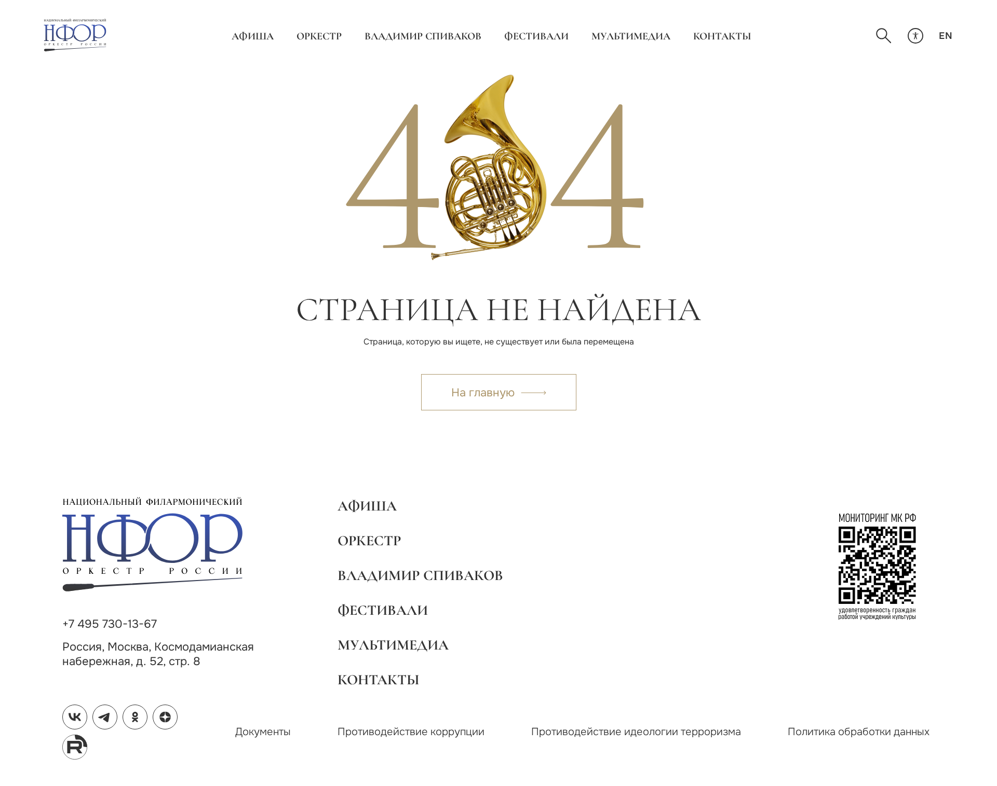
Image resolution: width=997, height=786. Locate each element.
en (945, 36)
